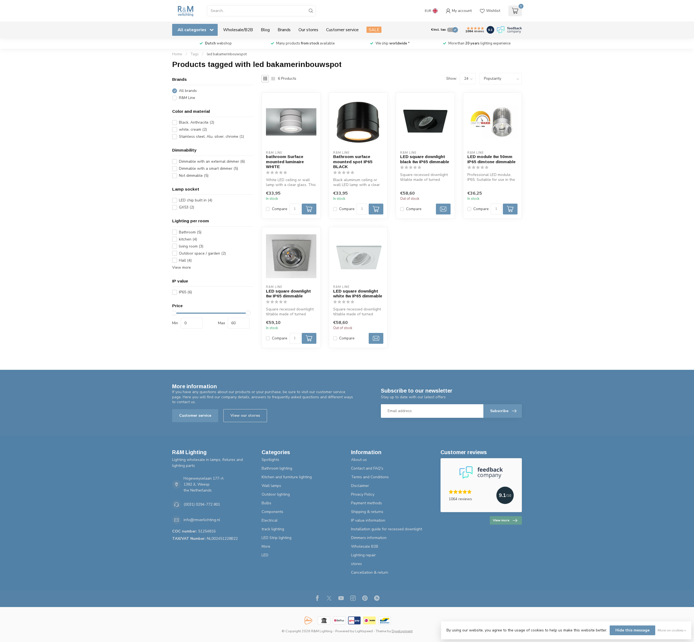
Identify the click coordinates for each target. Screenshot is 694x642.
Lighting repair (363, 555)
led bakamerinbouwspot (227, 54)
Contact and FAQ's (367, 468)
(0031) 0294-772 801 (202, 504)
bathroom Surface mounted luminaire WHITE (285, 161)
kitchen (188, 239)
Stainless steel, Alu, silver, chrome (211, 136)
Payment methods (366, 503)
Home (177, 54)
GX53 (186, 207)
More (266, 546)
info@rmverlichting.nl (202, 519)
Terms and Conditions (370, 477)
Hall (185, 260)
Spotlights (270, 459)
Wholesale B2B (364, 546)
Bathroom (190, 232)
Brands (284, 30)
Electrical (270, 520)
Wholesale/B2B (238, 30)
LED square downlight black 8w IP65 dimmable (424, 159)
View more (181, 267)
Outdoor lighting (276, 494)
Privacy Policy (362, 494)
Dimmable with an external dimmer (212, 161)
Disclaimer (360, 485)
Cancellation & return (369, 572)
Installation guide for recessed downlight (386, 529)
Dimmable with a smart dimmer (208, 168)
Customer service (342, 30)
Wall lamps (271, 485)
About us (359, 459)
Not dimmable (193, 176)
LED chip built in (195, 200)
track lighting (273, 529)
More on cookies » (672, 630)
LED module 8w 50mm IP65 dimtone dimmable (491, 159)
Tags (194, 54)
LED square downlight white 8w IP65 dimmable (357, 293)
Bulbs (266, 503)
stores (356, 563)
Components (272, 511)
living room (191, 246)
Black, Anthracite (196, 122)
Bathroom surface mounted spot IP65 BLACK (352, 161)
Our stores (308, 30)
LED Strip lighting (276, 537)
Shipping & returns (367, 511)
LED (265, 555)
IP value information (368, 520)
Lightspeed (364, 631)
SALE (374, 30)
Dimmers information (369, 537)
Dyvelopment (402, 631)
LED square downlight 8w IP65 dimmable (288, 293)
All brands (188, 91)
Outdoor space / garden (202, 253)
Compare (279, 209)
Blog (265, 30)
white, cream (193, 129)
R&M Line (187, 98)
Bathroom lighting (277, 468)
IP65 (185, 292)
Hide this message (632, 630)
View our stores (245, 415)
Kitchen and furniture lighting (287, 477)
